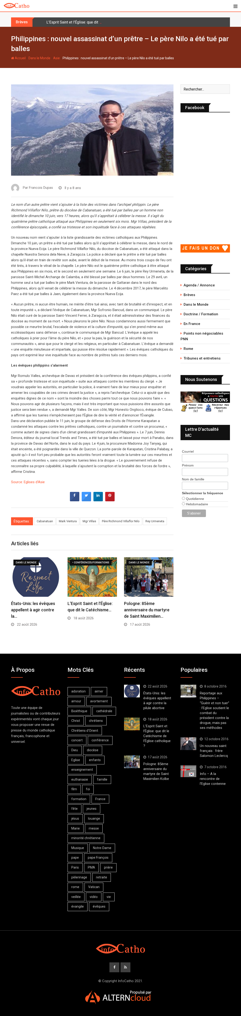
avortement (99, 701)
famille (102, 779)
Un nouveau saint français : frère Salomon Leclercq (214, 751)
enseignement (82, 769)
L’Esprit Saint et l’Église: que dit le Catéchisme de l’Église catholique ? (103, 22)
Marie (75, 828)
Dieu (74, 750)
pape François (98, 857)
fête (74, 808)
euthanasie (79, 779)
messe (94, 828)
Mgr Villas (89, 521)
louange (94, 818)
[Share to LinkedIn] (98, 500)
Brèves (189, 295)
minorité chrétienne (85, 838)
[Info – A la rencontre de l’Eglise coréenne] (188, 771)
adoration (78, 691)
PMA (91, 867)
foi (88, 789)
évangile (77, 906)
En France (192, 324)
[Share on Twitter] (86, 500)
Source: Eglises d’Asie (28, 482)
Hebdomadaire (196, 504)
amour (76, 701)
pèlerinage (79, 877)
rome (75, 887)
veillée (76, 897)
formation (78, 799)
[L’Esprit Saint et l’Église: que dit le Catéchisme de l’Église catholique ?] (132, 724)
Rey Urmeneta (154, 521)
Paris (75, 867)
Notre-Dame (102, 848)
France (100, 799)
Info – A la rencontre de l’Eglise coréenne (213, 779)
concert (77, 740)
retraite (101, 877)
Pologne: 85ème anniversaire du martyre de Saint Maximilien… (146, 610)
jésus (75, 818)
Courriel (188, 451)
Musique (77, 848)
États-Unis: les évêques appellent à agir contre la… (33, 610)
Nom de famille (193, 479)
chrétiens (96, 721)
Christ (75, 721)
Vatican (94, 887)
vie (109, 897)
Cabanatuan (45, 521)
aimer (99, 691)
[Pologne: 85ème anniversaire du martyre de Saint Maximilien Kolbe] (132, 761)
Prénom (188, 465)
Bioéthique (79, 711)
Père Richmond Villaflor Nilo (121, 521)
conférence (100, 740)
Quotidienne (194, 499)
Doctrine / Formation (201, 314)
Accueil (20, 58)
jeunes (91, 808)
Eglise (75, 760)
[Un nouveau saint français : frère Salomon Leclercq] (188, 743)
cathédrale (104, 711)
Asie (56, 58)
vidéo (94, 897)
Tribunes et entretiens (202, 358)
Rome (188, 349)
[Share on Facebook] (74, 500)
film (74, 789)
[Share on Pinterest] (110, 500)
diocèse (92, 750)
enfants (95, 760)
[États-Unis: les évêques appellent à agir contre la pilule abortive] (132, 691)
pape (75, 857)
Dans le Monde (39, 58)
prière (108, 867)
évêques (99, 906)
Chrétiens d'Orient (84, 730)
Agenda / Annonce (199, 285)
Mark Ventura (68, 521)
